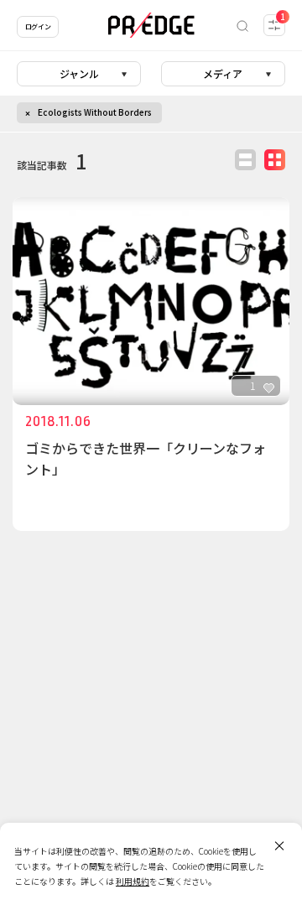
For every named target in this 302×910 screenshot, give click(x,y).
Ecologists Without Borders (95, 112)
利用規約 (132, 881)
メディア (222, 73)
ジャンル (79, 73)
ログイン (37, 26)
